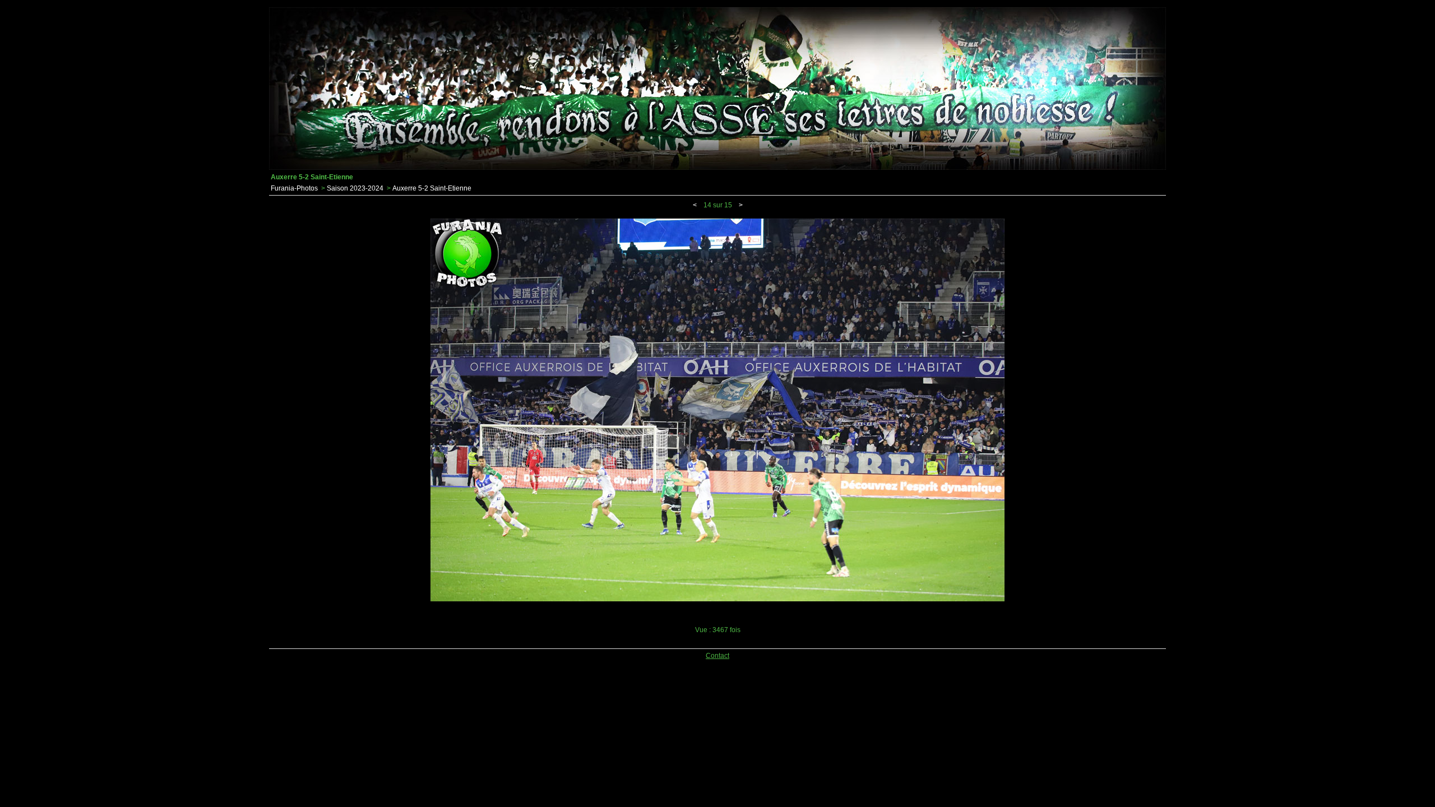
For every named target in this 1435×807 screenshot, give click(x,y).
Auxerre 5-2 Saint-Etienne (431, 188)
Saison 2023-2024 (355, 188)
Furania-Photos (294, 188)
